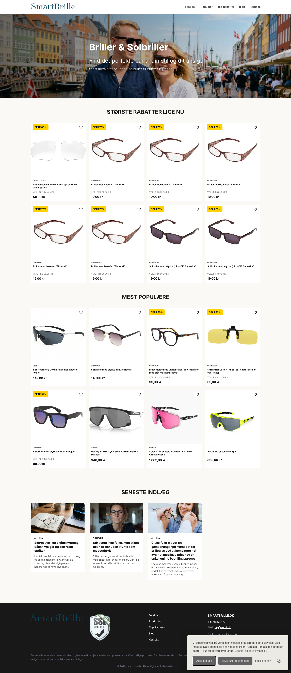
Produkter (206, 6)
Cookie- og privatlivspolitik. (251, 651)
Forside (190, 6)
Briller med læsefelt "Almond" (108, 184)
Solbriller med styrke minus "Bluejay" (54, 451)
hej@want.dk (223, 627)
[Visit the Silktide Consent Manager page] (279, 661)
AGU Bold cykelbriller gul (221, 451)
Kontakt (255, 6)
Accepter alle (204, 660)
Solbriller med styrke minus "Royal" (111, 369)
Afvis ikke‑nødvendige (235, 660)
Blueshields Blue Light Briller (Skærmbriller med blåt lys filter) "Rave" (174, 371)
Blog (242, 6)
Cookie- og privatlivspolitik (222, 634)
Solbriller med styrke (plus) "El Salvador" (172, 266)
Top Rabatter (226, 6)
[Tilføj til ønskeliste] (81, 127)
